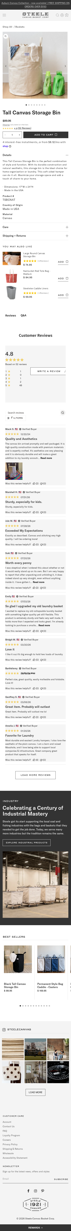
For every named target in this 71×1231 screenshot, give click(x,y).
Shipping (6, 125)
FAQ (5, 1130)
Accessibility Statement (15, 1157)
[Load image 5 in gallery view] (36, 105)
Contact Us (9, 1126)
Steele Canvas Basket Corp (39, 1218)
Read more (46, 458)
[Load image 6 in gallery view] (39, 105)
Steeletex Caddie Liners (35, 288)
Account (7, 1121)
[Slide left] (6, 66)
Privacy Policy (10, 1144)
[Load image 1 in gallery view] (26, 105)
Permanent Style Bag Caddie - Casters (50, 985)
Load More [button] (35, 1092)
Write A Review (48, 371)
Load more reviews (35, 775)
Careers (7, 1139)
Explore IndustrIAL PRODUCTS (26, 843)
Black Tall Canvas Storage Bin (15, 985)
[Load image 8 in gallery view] (44, 105)
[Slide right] (65, 66)
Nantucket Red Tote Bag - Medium (36, 272)
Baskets (19, 26)
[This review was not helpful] (41, 483)
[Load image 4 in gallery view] (34, 105)
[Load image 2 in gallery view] (29, 105)
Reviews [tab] (10, 315)
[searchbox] (32, 412)
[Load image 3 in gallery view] (31, 105)
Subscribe (61, 1179)
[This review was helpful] (34, 483)
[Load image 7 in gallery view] (42, 105)
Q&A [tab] (23, 315)
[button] (4, 15)
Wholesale (8, 1153)
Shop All (7, 26)
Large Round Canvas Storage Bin (34, 255)
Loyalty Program (11, 1135)
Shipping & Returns (13, 1148)
